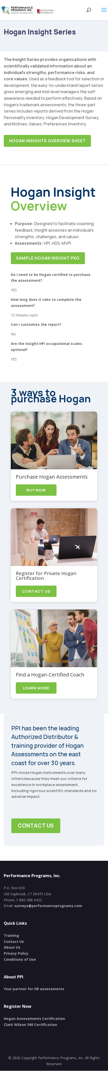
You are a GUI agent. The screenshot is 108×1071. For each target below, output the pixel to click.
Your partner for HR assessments (34, 988)
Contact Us (36, 591)
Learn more (36, 688)
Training (11, 935)
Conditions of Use (20, 959)
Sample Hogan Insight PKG (48, 258)
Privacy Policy (16, 953)
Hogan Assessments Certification (34, 1018)
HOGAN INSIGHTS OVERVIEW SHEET (47, 141)
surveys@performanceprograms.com (48, 905)
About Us (12, 947)
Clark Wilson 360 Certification (30, 1024)
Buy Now (36, 490)
